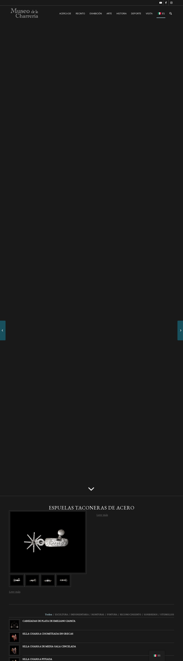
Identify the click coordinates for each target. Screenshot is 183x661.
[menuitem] (65, 13)
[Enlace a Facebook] (166, 2)
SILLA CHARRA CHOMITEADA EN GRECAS (48, 633)
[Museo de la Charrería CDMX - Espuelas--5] (47, 542)
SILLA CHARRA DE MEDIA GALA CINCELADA (49, 646)
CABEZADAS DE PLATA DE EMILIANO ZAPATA (49, 620)
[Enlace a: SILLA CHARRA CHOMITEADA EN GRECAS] (14, 637)
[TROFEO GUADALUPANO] (180, 330)
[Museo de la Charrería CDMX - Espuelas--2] (32, 580)
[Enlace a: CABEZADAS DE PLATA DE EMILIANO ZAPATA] (14, 624)
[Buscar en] (170, 13)
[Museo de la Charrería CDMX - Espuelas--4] (48, 580)
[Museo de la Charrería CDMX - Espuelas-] (63, 580)
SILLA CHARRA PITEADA (37, 659)
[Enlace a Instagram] (171, 2)
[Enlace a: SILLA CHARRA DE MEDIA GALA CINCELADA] (14, 650)
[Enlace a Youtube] (160, 2)
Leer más (102, 515)
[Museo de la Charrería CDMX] (24, 13)
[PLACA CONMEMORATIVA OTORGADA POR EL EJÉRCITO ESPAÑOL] (3, 330)
